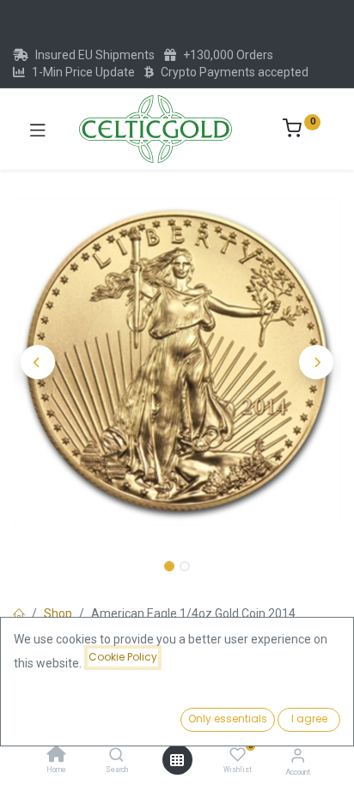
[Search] (116, 756)
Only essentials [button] (227, 718)
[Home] (56, 756)
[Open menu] (177, 760)
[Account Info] (298, 755)
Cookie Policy (122, 656)
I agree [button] (309, 718)
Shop (58, 613)
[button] (37, 362)
